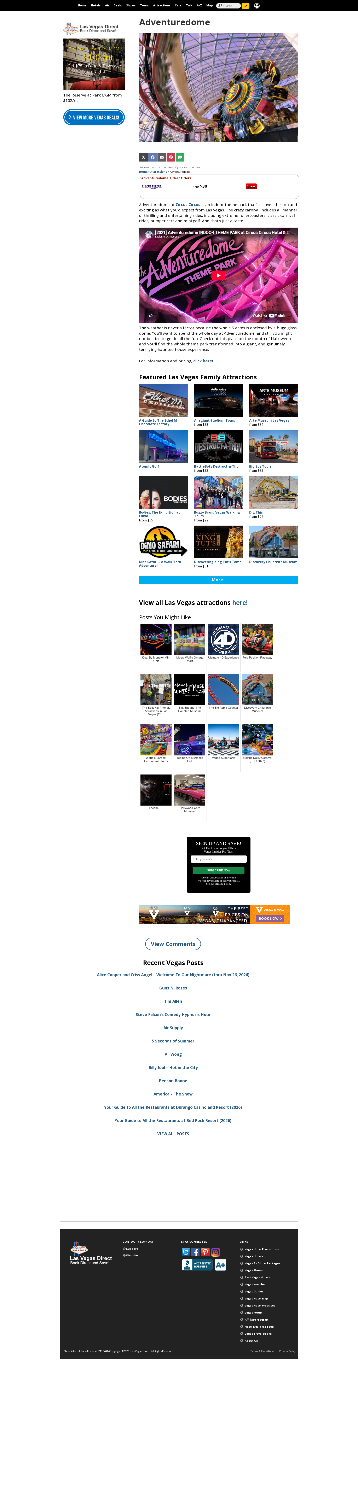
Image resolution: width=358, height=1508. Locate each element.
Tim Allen (173, 1001)
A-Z (199, 5)
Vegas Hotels (254, 1256)
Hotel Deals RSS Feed (259, 1326)
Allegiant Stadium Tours (214, 420)
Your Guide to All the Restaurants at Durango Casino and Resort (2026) (173, 1107)
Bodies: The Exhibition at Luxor (159, 514)
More (218, 580)
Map (209, 5)
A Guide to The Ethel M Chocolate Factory (158, 422)
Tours (144, 5)
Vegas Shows (254, 1270)
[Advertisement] (179, 1193)
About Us (251, 1341)
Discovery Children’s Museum (273, 562)
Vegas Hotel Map (256, 1298)
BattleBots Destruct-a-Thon (217, 466)
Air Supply (173, 1027)
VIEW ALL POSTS (173, 1133)
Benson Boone (173, 1080)
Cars (178, 5)
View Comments (173, 944)
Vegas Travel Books (258, 1333)
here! (240, 602)
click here (202, 361)
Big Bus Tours (260, 466)
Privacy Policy (287, 1350)
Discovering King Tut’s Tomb (218, 562)
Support (132, 1249)
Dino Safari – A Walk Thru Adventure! (160, 563)
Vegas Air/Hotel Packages (262, 1263)
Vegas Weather (255, 1284)
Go (245, 6)
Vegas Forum (253, 1312)
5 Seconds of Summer (173, 1041)
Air (107, 5)
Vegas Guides (254, 1291)
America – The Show (173, 1094)
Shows (131, 5)
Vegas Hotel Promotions (262, 1249)
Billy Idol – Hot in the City (173, 1067)
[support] (257, 5)
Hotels (96, 5)
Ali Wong (173, 1054)
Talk (189, 5)
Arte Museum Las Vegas (269, 420)
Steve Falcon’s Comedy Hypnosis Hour (173, 1014)
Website (132, 1255)
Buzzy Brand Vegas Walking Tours (217, 514)
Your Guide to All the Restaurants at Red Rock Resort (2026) (173, 1120)
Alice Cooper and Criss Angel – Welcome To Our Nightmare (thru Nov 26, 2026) (173, 974)
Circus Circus (188, 204)
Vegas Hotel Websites (260, 1305)
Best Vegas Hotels (257, 1277)
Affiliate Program (256, 1319)
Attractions (162, 5)
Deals (118, 5)
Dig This (256, 512)
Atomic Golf (149, 466)
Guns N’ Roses (173, 988)
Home (82, 5)
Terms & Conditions (262, 1350)
